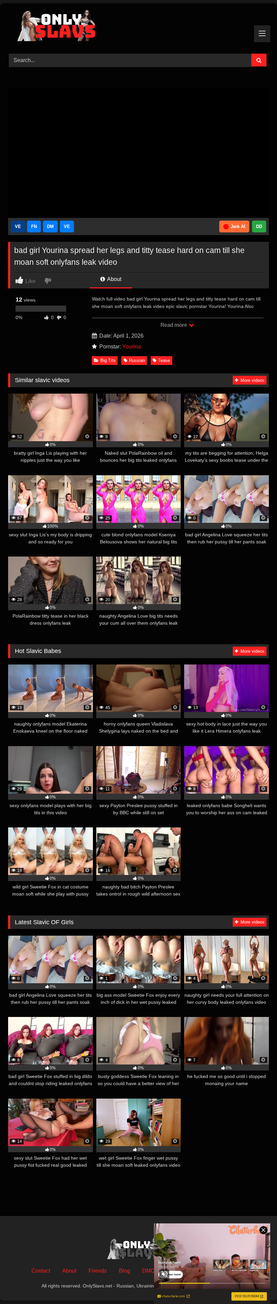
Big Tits (108, 360)
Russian (137, 360)
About (113, 279)
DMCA (150, 1271)
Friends (98, 1271)
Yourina (131, 346)
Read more (174, 325)
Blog (124, 1271)
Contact (40, 1271)
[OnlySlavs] (138, 26)
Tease (164, 360)
